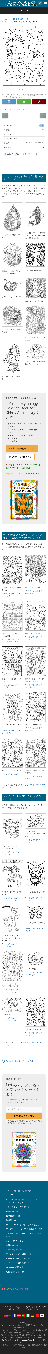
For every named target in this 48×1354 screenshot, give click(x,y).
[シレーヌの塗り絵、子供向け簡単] (35, 334)
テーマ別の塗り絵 (16, 19)
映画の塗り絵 (12, 1245)
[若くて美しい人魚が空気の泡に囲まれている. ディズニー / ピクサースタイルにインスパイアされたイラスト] (35, 358)
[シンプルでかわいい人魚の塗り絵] (12, 326)
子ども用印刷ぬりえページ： (19, 1061)
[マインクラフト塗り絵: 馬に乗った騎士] (12, 888)
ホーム (4, 19)
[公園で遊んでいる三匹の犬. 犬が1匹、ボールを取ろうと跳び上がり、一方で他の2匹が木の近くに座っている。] (12, 767)
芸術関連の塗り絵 (14, 1220)
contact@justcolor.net (30, 1340)
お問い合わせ (36, 1307)
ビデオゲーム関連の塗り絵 (18, 1263)
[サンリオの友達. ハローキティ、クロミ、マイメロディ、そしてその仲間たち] (35, 965)
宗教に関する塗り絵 (15, 1272)
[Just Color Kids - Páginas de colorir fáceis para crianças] (23, 1315)
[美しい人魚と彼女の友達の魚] (12, 373)
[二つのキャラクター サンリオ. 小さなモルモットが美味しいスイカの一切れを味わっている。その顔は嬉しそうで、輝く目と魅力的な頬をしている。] (35, 919)
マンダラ (10, 1195)
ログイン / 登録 (40, 3)
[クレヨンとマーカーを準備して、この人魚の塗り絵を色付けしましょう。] (35, 229)
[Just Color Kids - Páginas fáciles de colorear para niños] (19, 1315)
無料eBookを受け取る (24, 1116)
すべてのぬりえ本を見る (20, 457)
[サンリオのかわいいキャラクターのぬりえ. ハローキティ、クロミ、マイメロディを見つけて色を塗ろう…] (12, 843)
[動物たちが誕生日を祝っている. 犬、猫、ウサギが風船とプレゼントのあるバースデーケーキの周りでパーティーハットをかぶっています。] (12, 675)
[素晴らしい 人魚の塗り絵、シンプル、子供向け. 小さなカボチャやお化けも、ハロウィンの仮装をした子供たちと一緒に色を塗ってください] (12, 268)
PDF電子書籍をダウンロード (22, 448)
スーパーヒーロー (14, 1250)
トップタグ (26, 1307)
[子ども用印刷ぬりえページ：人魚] (3, 1061)
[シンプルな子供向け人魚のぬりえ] (12, 231)
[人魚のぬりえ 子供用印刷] (12, 293)
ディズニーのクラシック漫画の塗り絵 (22, 1225)
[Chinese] (37, 1315)
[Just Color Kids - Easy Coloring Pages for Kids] (7, 1315)
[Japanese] (42, 1315)
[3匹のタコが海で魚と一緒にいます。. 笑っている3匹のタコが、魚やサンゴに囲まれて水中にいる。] (35, 767)
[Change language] (45, 3)
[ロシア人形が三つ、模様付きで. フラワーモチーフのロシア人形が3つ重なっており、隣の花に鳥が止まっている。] (12, 721)
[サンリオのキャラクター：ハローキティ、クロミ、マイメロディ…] (35, 828)
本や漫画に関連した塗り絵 (18, 1258)
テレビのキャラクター (16, 1241)
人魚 (26, 19)
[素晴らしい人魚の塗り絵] (35, 298)
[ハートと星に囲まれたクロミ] (35, 888)
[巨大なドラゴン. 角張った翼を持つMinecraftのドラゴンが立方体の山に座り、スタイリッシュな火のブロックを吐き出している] (12, 1011)
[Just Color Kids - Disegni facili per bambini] (28, 1315)
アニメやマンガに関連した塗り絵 (21, 1254)
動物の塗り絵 (12, 1211)
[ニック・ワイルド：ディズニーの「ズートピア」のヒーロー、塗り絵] (12, 932)
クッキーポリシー (17, 1309)
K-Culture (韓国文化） (15, 1267)
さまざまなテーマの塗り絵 (18, 1207)
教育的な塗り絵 (13, 1216)
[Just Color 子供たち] (21, 3)
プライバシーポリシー (25, 1123)
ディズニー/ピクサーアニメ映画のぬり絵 (24, 1229)
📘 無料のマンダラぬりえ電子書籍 (14, 1289)
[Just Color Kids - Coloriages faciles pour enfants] (14, 1315)
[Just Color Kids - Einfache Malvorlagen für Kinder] (32, 1315)
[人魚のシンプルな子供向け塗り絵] (35, 267)
